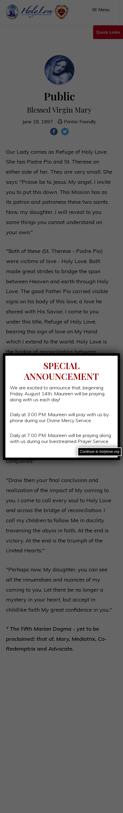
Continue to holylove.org (99, 452)
